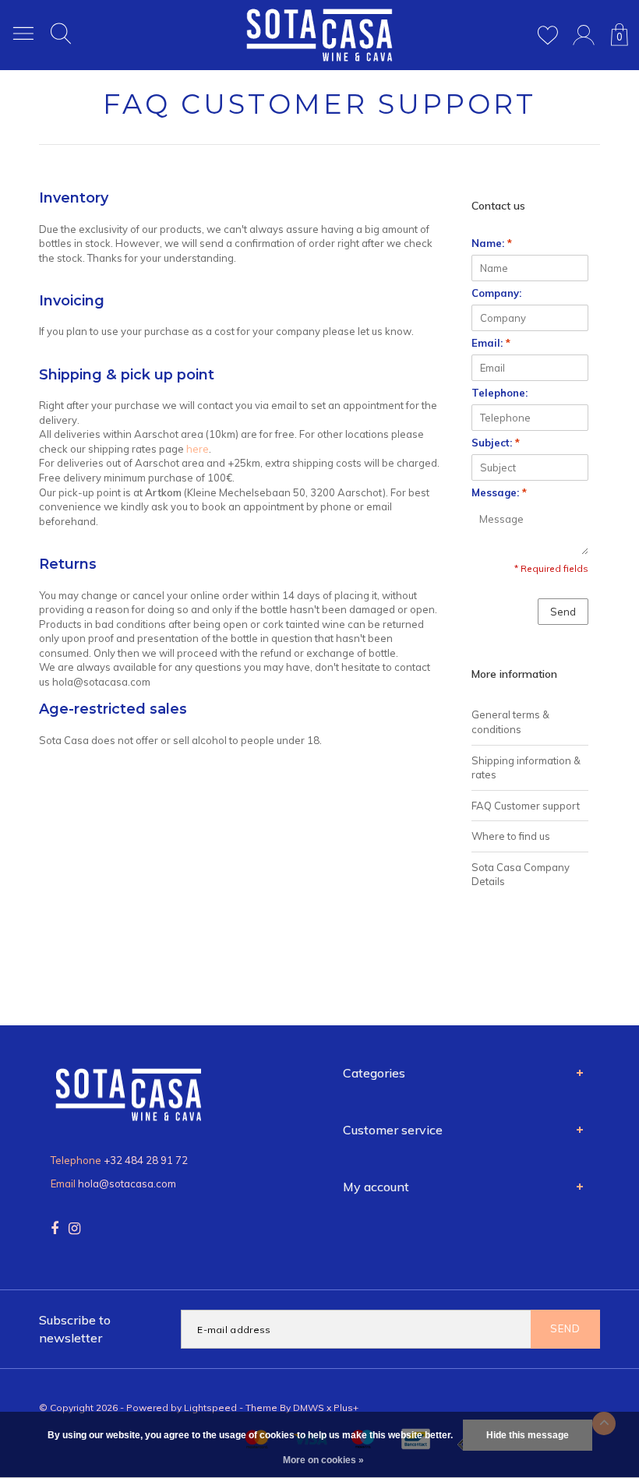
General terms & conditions (510, 721)
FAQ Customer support (525, 805)
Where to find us (510, 836)
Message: (499, 492)
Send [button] (563, 611)
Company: (496, 293)
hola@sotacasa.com (127, 1183)
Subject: (495, 442)
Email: (490, 343)
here (197, 449)
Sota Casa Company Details (520, 874)
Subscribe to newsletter (75, 1329)
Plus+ (346, 1407)
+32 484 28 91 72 (146, 1160)
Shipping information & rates (526, 767)
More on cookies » (323, 1460)
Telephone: (499, 392)
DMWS (308, 1407)
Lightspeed (210, 1407)
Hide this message (527, 1435)
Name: (491, 243)
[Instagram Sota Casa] (74, 1229)
